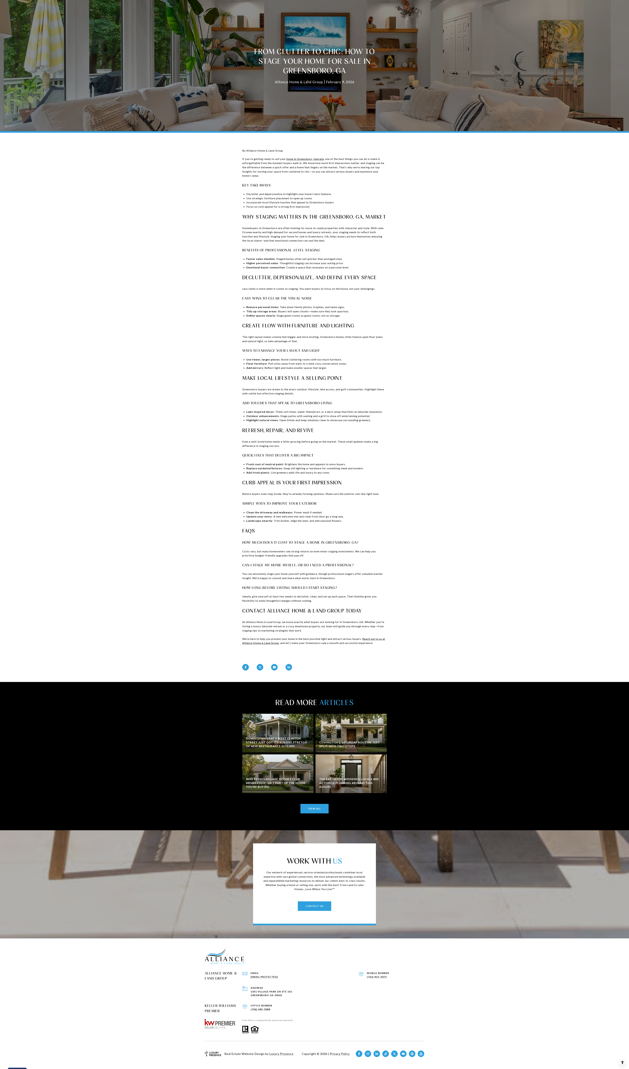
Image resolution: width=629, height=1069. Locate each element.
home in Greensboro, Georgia (305, 158)
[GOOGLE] (412, 1053)
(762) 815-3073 (377, 976)
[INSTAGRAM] (368, 1053)
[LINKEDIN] (376, 1053)
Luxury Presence (281, 1054)
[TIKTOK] (385, 1053)
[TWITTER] (394, 1053)
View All (314, 808)
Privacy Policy (340, 1054)
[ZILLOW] (421, 1053)
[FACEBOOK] (359, 1053)
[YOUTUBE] (403, 1053)
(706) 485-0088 (260, 1009)
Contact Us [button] (314, 906)
